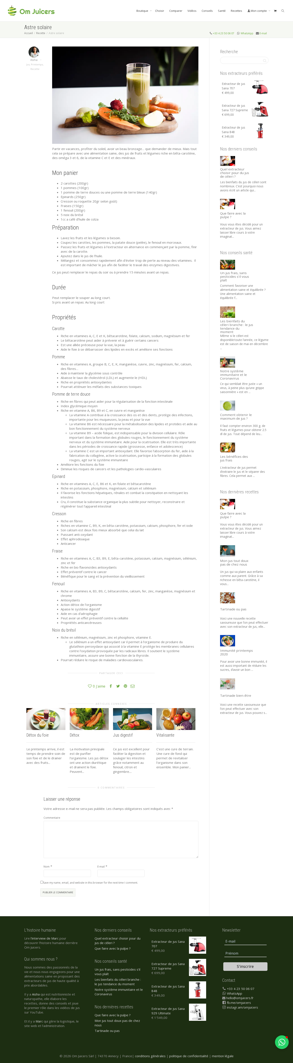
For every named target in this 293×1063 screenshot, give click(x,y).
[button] (282, 1042)
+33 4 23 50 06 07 (223, 33)
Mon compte (258, 11)
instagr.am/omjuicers (242, 1007)
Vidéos (191, 11)
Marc (39, 1021)
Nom (47, 866)
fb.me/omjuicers (239, 1002)
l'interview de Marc (45, 938)
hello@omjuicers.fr (240, 998)
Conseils (207, 11)
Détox (74, 735)
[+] (45, 719)
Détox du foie (37, 735)
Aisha (36, 994)
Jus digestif (123, 735)
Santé (222, 11)
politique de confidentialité (188, 1056)
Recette (34, 69)
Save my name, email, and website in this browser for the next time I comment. (90, 882)
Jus (28, 64)
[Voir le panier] (275, 10)
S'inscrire (245, 966)
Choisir (159, 11)
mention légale (223, 1056)
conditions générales (150, 1056)
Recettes (236, 11)
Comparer (175, 11)
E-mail (263, 33)
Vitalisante (165, 735)
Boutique (142, 11)
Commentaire (52, 818)
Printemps (37, 64)
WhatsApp (247, 33)
